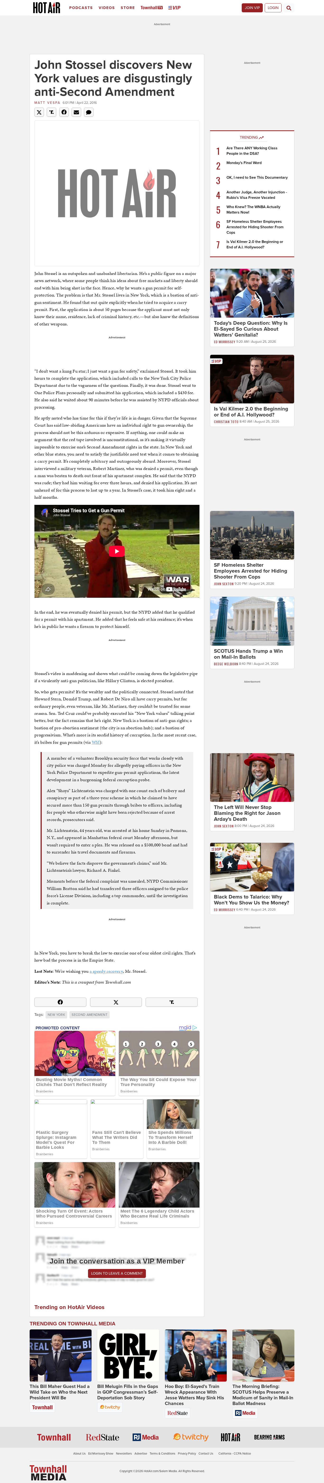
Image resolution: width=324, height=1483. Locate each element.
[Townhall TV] (153, 8)
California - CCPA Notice (234, 1454)
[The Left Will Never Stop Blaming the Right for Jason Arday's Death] (252, 777)
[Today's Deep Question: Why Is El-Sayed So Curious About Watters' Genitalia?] (252, 293)
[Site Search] (288, 7)
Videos (107, 7)
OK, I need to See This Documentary (257, 177)
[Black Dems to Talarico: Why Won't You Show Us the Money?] (252, 867)
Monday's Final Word (244, 162)
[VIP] (175, 8)
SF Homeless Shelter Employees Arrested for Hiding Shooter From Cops (255, 227)
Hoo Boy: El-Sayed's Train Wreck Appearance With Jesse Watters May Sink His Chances (194, 1395)
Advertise (140, 1454)
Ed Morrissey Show (100, 1454)
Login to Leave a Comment (117, 1273)
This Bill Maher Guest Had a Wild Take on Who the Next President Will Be (60, 1392)
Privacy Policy (187, 1454)
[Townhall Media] (48, 1472)
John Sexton (224, 583)
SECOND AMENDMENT (89, 1015)
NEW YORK (56, 1015)
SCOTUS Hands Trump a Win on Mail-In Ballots (248, 654)
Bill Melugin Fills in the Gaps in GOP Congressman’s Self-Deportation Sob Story (127, 1392)
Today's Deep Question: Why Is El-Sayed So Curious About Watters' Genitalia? (251, 329)
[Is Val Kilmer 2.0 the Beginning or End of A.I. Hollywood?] (252, 378)
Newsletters (124, 1454)
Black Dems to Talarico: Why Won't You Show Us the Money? (251, 900)
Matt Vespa (47, 103)
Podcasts (81, 7)
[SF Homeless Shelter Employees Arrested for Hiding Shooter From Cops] (252, 535)
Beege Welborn (226, 663)
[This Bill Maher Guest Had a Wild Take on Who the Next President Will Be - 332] (61, 1355)
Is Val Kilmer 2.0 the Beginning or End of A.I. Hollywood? (251, 412)
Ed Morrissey (224, 341)
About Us (79, 1454)
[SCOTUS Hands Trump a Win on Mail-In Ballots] (252, 621)
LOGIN (273, 7)
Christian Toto (226, 421)
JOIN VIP (252, 7)
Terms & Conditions (162, 1454)
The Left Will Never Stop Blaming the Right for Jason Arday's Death (247, 813)
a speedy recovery (106, 971)
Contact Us (206, 1454)
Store (128, 7)
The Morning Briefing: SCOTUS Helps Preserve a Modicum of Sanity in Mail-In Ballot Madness (262, 1395)
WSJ (96, 742)
